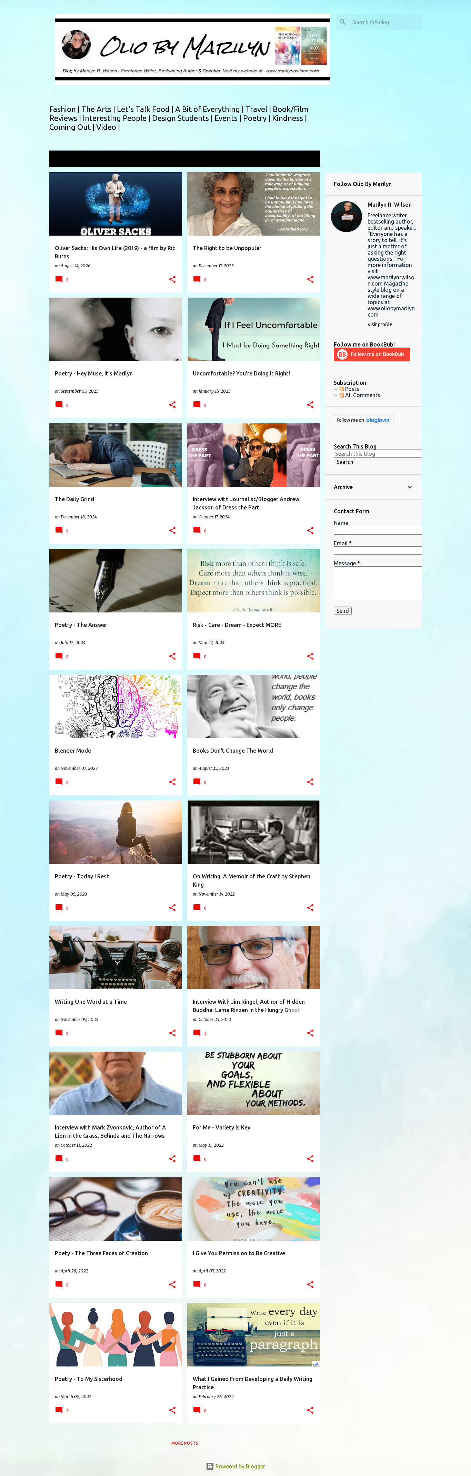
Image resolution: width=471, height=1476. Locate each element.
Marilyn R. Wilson (390, 205)
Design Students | (183, 118)
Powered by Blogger (239, 1466)
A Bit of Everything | (210, 109)
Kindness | (289, 118)
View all (306, 159)
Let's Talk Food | (146, 109)
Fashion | (65, 109)
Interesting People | (117, 118)
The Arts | (99, 109)
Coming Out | (72, 127)
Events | (228, 118)
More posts (184, 1443)
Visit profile (380, 324)
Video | (108, 127)
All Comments (362, 395)
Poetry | (257, 118)
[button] (172, 280)
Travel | (259, 109)
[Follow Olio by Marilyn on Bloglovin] (363, 423)
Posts (351, 389)
